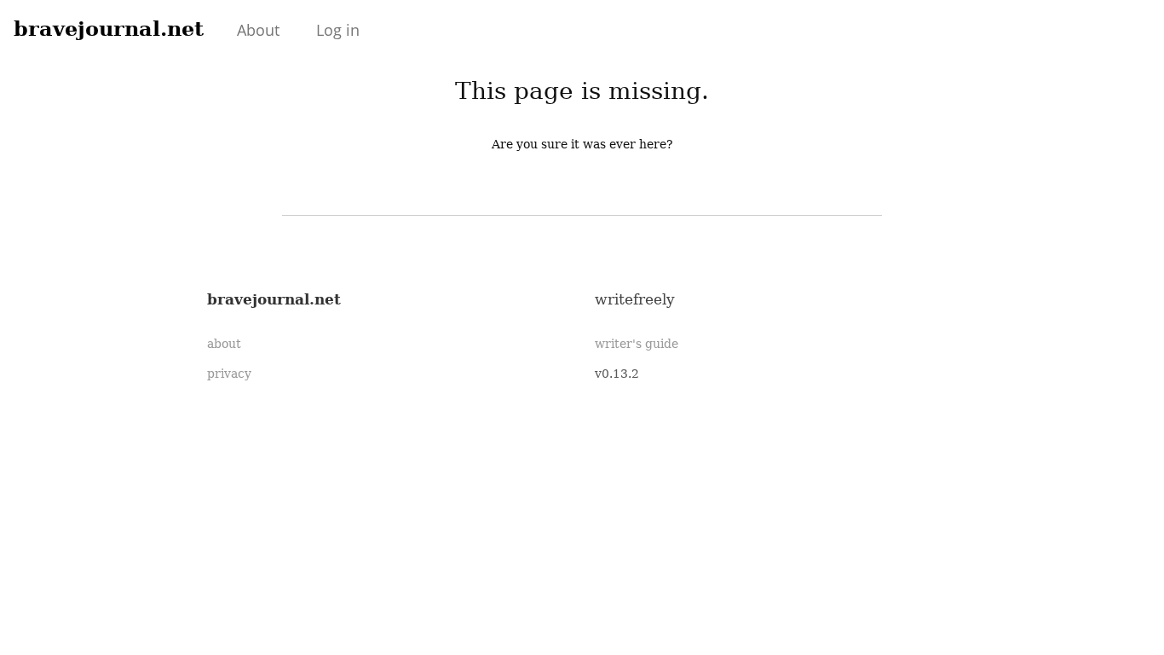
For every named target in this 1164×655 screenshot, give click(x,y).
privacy (229, 373)
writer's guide (636, 344)
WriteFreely (635, 299)
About (258, 30)
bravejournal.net (109, 28)
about (224, 344)
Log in (338, 30)
